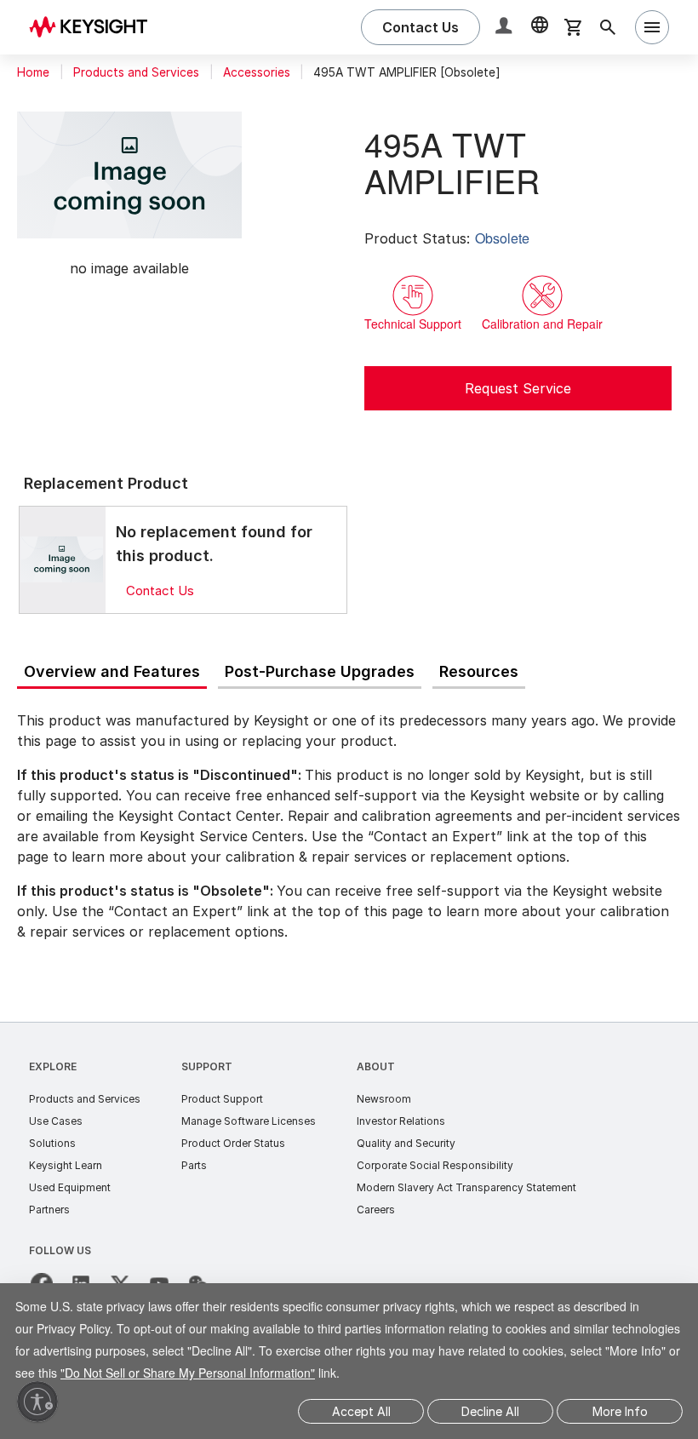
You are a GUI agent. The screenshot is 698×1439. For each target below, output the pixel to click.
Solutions (52, 1143)
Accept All (361, 1411)
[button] (505, 28)
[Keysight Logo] (94, 27)
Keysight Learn (65, 1165)
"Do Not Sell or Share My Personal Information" (317, 1372)
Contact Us (160, 590)
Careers (376, 1209)
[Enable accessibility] (37, 1401)
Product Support (222, 1098)
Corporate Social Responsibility (435, 1165)
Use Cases (56, 1121)
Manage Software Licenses (248, 1121)
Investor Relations (401, 1121)
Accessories (256, 72)
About (376, 1066)
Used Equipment (70, 1187)
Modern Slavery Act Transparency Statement (466, 1187)
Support (206, 1066)
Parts (194, 1165)
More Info (620, 1411)
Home (33, 72)
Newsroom (384, 1098)
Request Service (518, 388)
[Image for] (62, 559)
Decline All (490, 1411)
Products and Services (136, 72)
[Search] (608, 27)
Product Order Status (233, 1143)
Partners (49, 1209)
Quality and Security (406, 1143)
